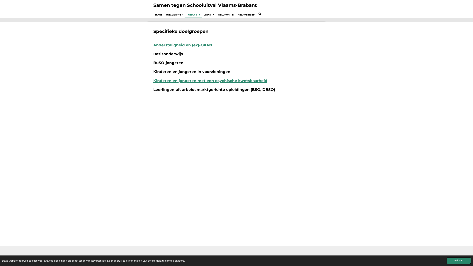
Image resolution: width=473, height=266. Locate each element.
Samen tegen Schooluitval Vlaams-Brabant (205, 5)
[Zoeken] (259, 14)
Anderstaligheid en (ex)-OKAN (182, 45)
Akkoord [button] (458, 260)
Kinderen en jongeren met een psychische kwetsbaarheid (210, 81)
